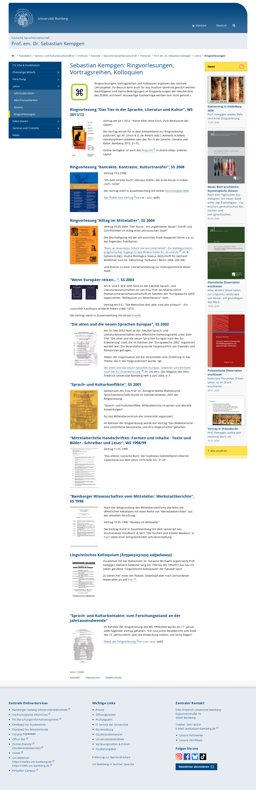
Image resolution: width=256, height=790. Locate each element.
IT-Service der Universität (112, 724)
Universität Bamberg (27, 29)
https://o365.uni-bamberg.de (30, 765)
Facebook (187, 756)
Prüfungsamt (104, 719)
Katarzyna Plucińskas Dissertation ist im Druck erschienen (226, 382)
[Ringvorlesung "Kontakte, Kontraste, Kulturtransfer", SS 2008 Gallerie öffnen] (84, 192)
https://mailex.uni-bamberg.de (32, 762)
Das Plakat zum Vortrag (118, 197)
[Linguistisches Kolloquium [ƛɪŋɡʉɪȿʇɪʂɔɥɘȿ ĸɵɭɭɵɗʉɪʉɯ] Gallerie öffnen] (83, 579)
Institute (82, 55)
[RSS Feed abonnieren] (242, 67)
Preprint (147, 150)
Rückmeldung (104, 729)
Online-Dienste (21, 744)
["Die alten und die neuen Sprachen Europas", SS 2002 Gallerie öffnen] (84, 349)
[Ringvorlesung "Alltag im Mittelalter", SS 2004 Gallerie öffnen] (84, 245)
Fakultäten (25, 55)
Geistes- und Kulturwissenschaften (54, 55)
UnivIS (16, 753)
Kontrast (201, 25)
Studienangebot (106, 749)
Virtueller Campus (23, 770)
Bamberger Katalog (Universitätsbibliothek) (39, 710)
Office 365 (18, 739)
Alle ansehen (218, 451)
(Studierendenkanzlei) (26, 748)
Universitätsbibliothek (110, 739)
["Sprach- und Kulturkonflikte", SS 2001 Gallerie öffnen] (84, 410)
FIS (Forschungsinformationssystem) (35, 719)
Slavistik (95, 55)
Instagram (179, 756)
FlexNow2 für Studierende (29, 724)
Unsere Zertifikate (190, 740)
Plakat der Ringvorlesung (120, 641)
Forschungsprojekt (177, 191)
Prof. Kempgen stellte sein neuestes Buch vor (224, 434)
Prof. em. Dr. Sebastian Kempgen (47, 43)
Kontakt (75, 677)
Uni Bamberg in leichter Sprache (113, 764)
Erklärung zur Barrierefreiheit (111, 757)
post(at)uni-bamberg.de (200, 728)
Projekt (136, 315)
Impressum (92, 677)
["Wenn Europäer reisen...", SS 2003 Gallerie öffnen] (84, 292)
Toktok (203, 756)
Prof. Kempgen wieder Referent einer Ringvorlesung (226, 116)
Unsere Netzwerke (191, 735)
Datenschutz (114, 677)
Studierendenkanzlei (109, 734)
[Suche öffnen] (234, 25)
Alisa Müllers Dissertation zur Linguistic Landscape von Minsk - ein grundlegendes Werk (226, 296)
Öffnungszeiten (106, 714)
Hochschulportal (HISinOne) (30, 714)
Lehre (198, 55)
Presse (100, 710)
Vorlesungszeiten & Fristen (113, 744)
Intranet (17, 734)
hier (106, 537)
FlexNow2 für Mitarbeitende (30, 729)
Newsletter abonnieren (194, 766)
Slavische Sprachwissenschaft (30, 38)
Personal (145, 55)
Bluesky (195, 756)
